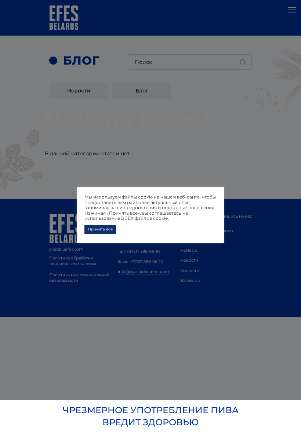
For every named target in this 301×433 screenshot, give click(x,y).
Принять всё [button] (100, 229)
